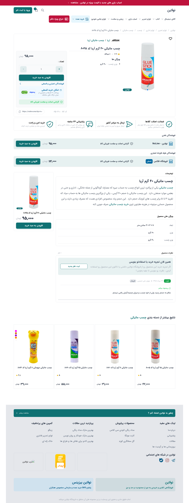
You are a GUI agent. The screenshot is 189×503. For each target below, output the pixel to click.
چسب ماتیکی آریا (95, 40)
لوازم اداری (150, 30)
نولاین (171, 10)
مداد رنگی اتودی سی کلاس (122, 430)
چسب (139, 30)
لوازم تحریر (162, 30)
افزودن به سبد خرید (41, 77)
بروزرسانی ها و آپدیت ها (163, 446)
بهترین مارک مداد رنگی (83, 430)
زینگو (50, 430)
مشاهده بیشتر (24, 413)
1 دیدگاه (107, 54)
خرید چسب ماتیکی (119, 204)
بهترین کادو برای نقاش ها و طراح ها (76, 441)
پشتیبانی (171, 435)
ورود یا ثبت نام (23, 10)
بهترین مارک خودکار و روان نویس (78, 435)
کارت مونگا (129, 435)
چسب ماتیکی (127, 30)
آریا (108, 40)
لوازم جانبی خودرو (98, 19)
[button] (147, 89)
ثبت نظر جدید (74, 266)
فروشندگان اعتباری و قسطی (53, 83)
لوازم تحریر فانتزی (44, 435)
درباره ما (171, 430)
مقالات (172, 441)
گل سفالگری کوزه (126, 441)
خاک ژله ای (47, 441)
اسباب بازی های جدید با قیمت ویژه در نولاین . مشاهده (96, 2)
